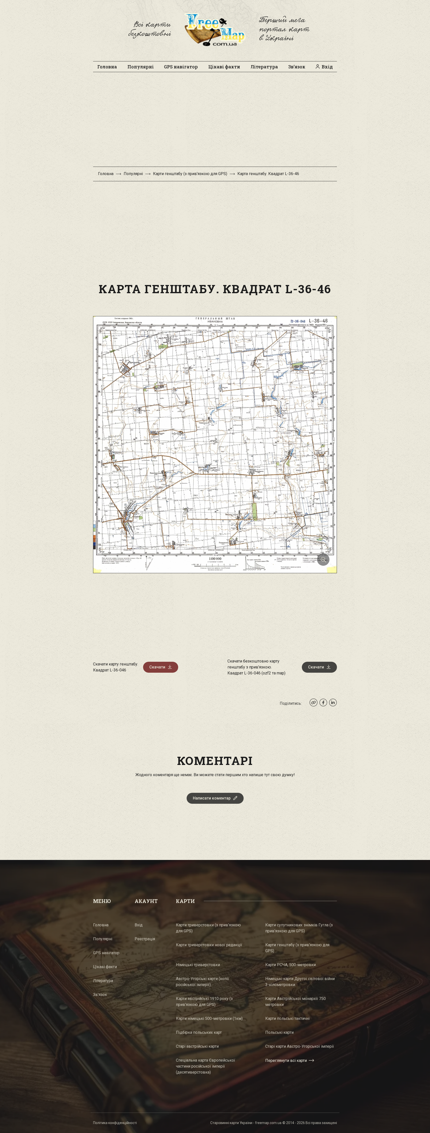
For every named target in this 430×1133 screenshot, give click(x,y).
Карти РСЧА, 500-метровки (290, 964)
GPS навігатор (181, 67)
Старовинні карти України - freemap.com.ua (245, 1123)
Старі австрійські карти (197, 1046)
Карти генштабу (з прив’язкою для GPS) (190, 173)
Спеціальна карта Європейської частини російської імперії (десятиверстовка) (205, 1066)
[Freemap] (215, 29)
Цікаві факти (224, 67)
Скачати (157, 667)
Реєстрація (145, 939)
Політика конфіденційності (115, 1123)
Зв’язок (296, 67)
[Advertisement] (215, 122)
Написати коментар (212, 798)
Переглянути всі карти (286, 1060)
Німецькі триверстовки (198, 964)
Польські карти (279, 1032)
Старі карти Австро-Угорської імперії (299, 1046)
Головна (107, 67)
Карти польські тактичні (287, 1018)
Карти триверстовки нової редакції (209, 945)
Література (264, 67)
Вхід (327, 67)
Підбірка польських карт (199, 1032)
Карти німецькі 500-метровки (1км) (209, 1018)
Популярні (140, 67)
